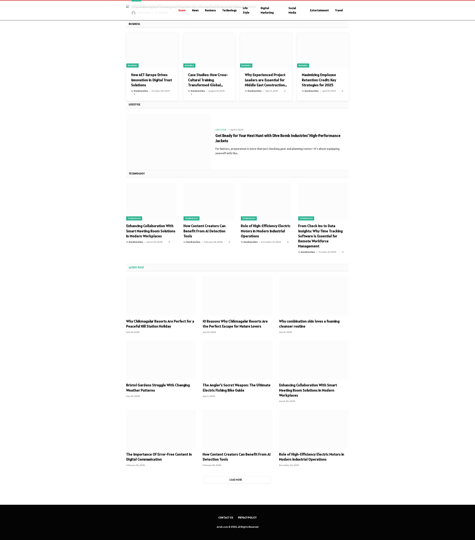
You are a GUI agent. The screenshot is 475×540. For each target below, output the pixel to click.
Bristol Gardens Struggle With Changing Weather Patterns (158, 387)
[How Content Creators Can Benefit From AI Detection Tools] (209, 202)
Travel (339, 10)
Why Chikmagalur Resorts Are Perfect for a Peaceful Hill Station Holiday (160, 324)
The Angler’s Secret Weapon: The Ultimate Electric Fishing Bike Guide (237, 387)
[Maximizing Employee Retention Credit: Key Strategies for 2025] (323, 50)
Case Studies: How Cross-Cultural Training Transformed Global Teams (208, 80)
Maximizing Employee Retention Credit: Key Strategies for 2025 (319, 79)
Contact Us (225, 517)
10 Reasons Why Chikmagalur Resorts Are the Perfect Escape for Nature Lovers (194, 6)
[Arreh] (147, 10)
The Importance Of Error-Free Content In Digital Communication (159, 457)
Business (210, 10)
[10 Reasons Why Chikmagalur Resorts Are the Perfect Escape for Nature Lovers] (237, 296)
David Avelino (144, 12)
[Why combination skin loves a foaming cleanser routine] (314, 296)
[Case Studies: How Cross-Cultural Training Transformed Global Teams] (209, 50)
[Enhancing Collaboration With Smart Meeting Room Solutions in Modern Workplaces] (151, 202)
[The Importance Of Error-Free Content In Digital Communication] (161, 429)
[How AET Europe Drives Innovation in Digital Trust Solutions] (152, 50)
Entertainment (319, 10)
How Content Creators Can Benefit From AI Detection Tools (205, 230)
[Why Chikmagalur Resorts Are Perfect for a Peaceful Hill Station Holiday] (161, 296)
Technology (229, 10)
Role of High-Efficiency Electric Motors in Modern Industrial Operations (265, 230)
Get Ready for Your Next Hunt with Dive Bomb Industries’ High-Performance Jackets (277, 138)
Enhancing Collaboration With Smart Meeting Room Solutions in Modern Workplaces (150, 230)
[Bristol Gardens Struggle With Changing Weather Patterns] (161, 360)
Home (182, 10)
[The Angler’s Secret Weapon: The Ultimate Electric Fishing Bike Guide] (237, 360)
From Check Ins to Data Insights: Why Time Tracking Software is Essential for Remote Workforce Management (320, 235)
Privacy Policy (247, 517)
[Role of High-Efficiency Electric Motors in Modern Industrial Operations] (266, 202)
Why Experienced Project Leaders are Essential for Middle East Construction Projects (265, 80)
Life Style (246, 10)
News (195, 10)
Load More (236, 479)
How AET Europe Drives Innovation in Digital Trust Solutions (151, 79)
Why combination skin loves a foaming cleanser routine (309, 324)
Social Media (292, 10)
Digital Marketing (267, 10)
